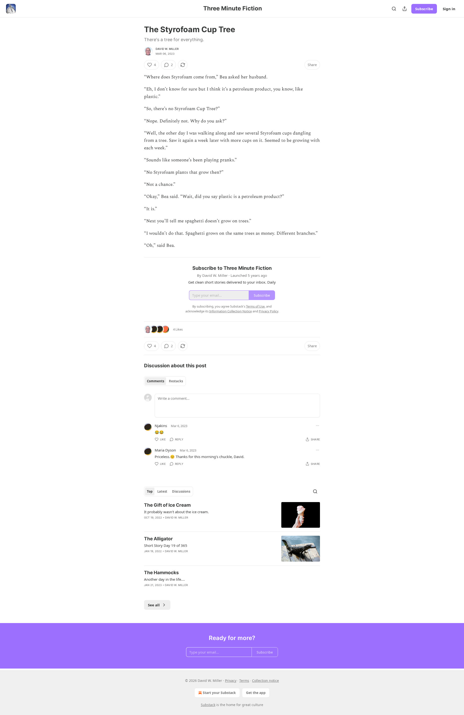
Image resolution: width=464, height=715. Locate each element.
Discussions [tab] (181, 491)
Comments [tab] (155, 381)
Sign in (449, 8)
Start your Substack (219, 692)
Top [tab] (149, 491)
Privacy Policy (268, 311)
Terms (244, 680)
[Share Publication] (404, 9)
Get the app (256, 692)
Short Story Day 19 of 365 (165, 545)
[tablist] (165, 381)
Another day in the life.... (164, 579)
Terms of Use (255, 306)
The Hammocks (161, 572)
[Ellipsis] (317, 425)
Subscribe (424, 8)
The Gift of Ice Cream (167, 505)
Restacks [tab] (176, 381)
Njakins (161, 425)
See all (154, 604)
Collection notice (265, 680)
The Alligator (158, 539)
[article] (232, 515)
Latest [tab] (162, 491)
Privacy (230, 680)
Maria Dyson (165, 450)
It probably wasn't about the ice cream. (176, 511)
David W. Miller (167, 49)
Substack (208, 704)
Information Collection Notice (230, 311)
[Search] (394, 9)
